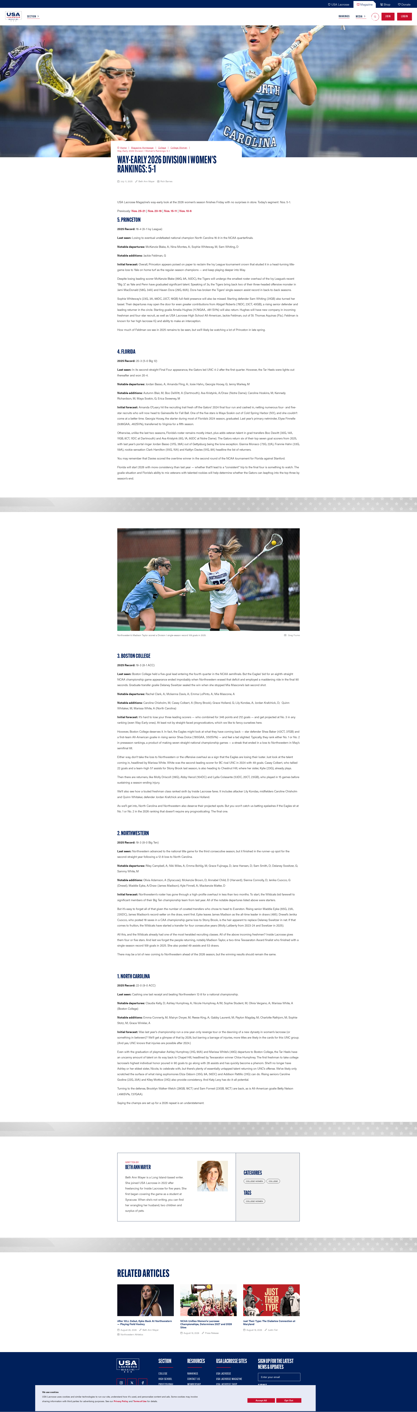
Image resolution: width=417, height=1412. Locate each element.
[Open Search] (375, 16)
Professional (166, 1384)
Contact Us (193, 1379)
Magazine (366, 4)
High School (165, 1379)
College (162, 147)
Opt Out (288, 1400)
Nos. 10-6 (185, 211)
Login (404, 16)
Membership (194, 1384)
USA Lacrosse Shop (226, 1384)
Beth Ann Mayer (138, 1168)
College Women (179, 147)
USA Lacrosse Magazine (229, 1379)
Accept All (261, 1400)
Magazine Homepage (142, 147)
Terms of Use (140, 1401)
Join (388, 16)
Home (123, 147)
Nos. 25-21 (138, 211)
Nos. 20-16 (155, 211)
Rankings (344, 16)
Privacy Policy (121, 1401)
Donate (405, 4)
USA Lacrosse (340, 4)
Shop (387, 4)
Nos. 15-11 (170, 211)
